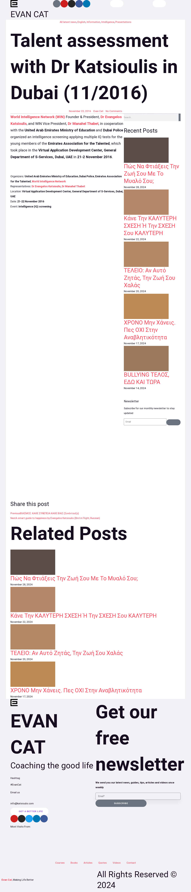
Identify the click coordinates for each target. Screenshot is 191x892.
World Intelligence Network (49, 181)
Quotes (102, 862)
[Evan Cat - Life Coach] (14, 3)
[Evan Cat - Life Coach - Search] (116, 3)
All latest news (68, 21)
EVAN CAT (29, 14)
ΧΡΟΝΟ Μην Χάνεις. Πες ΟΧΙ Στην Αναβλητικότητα (149, 330)
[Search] (180, 117)
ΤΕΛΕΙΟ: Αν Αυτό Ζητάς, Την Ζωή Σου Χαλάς (149, 278)
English (81, 21)
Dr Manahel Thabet (83, 124)
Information (93, 21)
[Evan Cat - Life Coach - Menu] (159, 3)
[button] (70, 503)
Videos (117, 862)
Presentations (123, 21)
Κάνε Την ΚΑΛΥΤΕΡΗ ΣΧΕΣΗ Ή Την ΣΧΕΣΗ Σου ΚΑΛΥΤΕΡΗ (150, 225)
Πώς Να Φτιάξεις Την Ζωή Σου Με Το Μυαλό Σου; (151, 173)
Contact (131, 862)
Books (74, 862)
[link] (152, 150)
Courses (60, 862)
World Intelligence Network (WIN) (37, 117)
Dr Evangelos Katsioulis (46, 186)
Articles (88, 862)
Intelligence (107, 21)
